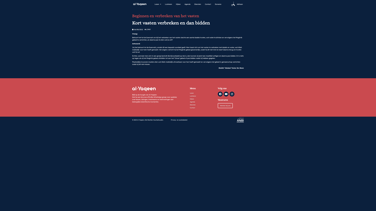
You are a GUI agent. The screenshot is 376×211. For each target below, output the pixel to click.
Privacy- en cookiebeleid (179, 120)
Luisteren (168, 4)
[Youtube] (226, 94)
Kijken (178, 4)
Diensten (197, 4)
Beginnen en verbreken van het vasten (165, 16)
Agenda (187, 4)
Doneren (218, 4)
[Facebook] (220, 94)
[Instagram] (232, 94)
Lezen (157, 4)
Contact (208, 4)
